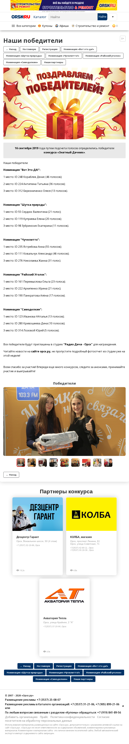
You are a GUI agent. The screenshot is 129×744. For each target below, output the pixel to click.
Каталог (39, 17)
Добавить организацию (21, 717)
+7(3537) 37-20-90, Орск (54, 626)
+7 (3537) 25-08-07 (48, 700)
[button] (122, 390)
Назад (11, 49)
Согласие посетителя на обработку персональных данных (57, 719)
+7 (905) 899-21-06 (107, 704)
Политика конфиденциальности (72, 717)
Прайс (44, 717)
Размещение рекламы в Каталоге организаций (37, 704)
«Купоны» (71, 712)
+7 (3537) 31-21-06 (82, 704)
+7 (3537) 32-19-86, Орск (28, 545)
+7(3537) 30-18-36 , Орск (82, 550)
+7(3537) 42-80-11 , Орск (81, 548)
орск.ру (45, 351)
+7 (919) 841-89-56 (109, 712)
